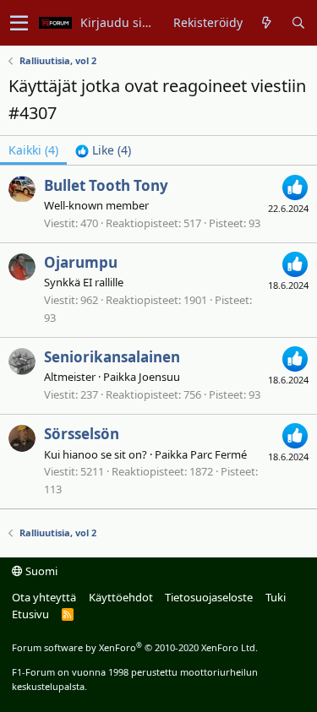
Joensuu (159, 376)
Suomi (40, 571)
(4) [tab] (33, 150)
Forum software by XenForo (135, 647)
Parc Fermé (218, 454)
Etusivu (30, 614)
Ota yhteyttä (44, 597)
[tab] (103, 150)
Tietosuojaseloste (209, 597)
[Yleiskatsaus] (266, 23)
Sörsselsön (81, 433)
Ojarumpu (81, 262)
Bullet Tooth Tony (106, 185)
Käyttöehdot (121, 597)
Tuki (275, 597)
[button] (19, 23)
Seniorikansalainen (112, 357)
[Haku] (298, 23)
